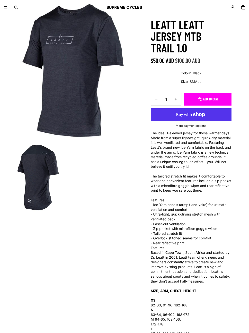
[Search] (16, 7)
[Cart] (243, 7)
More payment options (191, 125)
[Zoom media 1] (70, 70)
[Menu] (5, 7)
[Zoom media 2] (35, 177)
